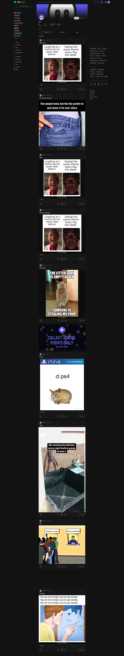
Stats (77, 32)
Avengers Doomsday (95, 53)
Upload (24, 6)
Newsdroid (17, 12)
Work (106, 76)
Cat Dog (42, 412)
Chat (17, 64)
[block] (83, 89)
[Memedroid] (15, 2)
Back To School (94, 51)
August (104, 48)
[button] (84, 18)
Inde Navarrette (94, 60)
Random (18, 50)
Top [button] (17, 47)
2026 (99, 48)
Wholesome (18, 33)
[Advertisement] (99, 24)
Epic (16, 28)
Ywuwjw (42, 593)
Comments (62, 32)
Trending (18, 45)
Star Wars (93, 58)
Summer (102, 51)
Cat (102, 76)
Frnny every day (45, 213)
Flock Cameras (103, 60)
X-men (99, 58)
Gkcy (41, 157)
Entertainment (18, 23)
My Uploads (19, 61)
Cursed (97, 76)
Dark (16, 25)
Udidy (42, 645)
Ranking (18, 67)
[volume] (83, 510)
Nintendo (42, 268)
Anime (16, 30)
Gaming (17, 18)
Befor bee (43, 43)
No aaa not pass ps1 (46, 98)
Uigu (41, 425)
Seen (42, 199)
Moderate (18, 59)
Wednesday (93, 63)
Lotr (104, 53)
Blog (17, 69)
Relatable (17, 35)
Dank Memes (94, 69)
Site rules (92, 95)
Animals (17, 20)
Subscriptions (19, 52)
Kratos (104, 55)
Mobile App (92, 91)
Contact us (92, 93)
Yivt (41, 523)
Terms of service (93, 97)
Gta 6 (92, 55)
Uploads (47, 32)
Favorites (18, 56)
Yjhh (43, 40)
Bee (42, 85)
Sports (16, 15)
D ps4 (41, 357)
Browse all (16, 38)
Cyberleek (98, 55)
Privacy (91, 99)
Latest (17, 42)
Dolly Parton (101, 63)
